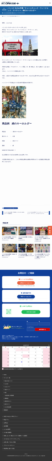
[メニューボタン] (50, 3)
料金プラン (6, 419)
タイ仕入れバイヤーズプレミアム (12, 438)
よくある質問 (7, 429)
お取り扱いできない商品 (10, 442)
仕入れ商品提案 (8, 407)
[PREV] (3, 345)
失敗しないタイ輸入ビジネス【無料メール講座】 (16, 435)
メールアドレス (30, 327)
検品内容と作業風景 (9, 395)
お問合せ (6, 422)
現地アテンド (7, 389)
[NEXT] (48, 345)
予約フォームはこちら (26, 296)
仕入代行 (6, 383)
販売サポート (7, 404)
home (5, 374)
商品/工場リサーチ (8, 380)
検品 (5, 392)
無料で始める (49, 231)
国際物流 (6, 398)
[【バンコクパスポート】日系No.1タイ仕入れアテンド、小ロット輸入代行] (10, 3)
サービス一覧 (7, 377)
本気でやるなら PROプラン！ (11, 416)
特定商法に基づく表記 (9, 448)
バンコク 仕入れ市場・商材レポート (10, 208)
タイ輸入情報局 (7, 432)
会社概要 (13, 339)
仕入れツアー (7, 386)
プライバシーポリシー (6, 339)
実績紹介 (6, 410)
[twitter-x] (26, 454)
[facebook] (25, 454)
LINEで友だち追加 (30, 312)
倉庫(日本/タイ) (8, 401)
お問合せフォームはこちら (26, 282)
